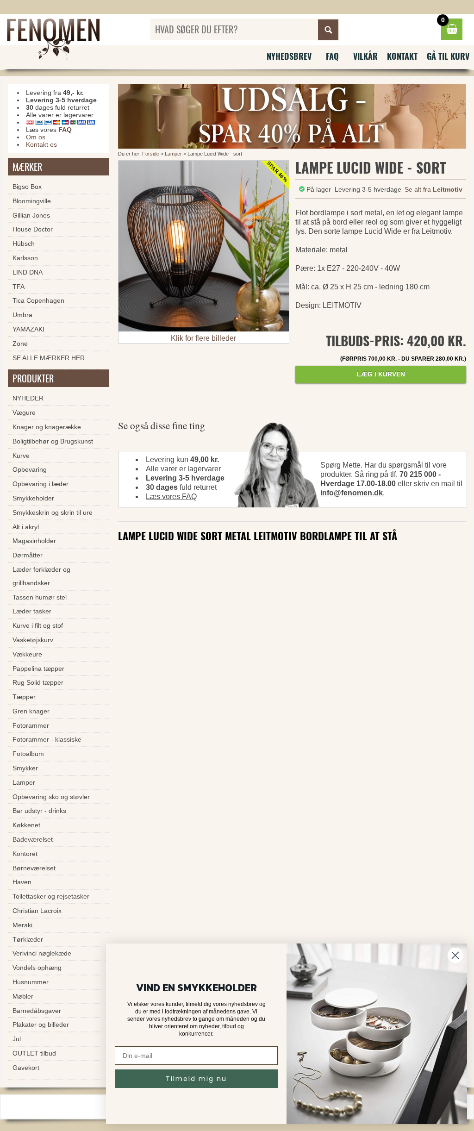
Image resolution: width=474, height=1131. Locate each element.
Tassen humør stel (39, 597)
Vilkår (365, 56)
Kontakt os (41, 144)
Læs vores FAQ (171, 496)
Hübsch (23, 243)
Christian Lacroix (37, 910)
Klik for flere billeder (203, 338)
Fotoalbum (28, 753)
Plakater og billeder (40, 1024)
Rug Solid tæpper (37, 682)
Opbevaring (29, 469)
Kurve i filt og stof (37, 625)
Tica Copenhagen (38, 300)
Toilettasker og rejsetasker (50, 896)
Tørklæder (27, 939)
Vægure (24, 412)
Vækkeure (27, 654)
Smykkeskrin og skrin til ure (52, 512)
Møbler (22, 996)
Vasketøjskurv (32, 640)
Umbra (22, 315)
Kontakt (402, 56)
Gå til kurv (448, 56)
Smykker (25, 768)
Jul (16, 1039)
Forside (150, 153)
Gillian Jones (31, 215)
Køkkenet (26, 825)
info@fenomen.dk (351, 493)
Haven (21, 882)
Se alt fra (433, 189)
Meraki (22, 925)
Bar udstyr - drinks (39, 810)
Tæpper (24, 696)
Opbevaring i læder (40, 483)
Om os (35, 137)
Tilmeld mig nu (196, 1078)
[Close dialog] (455, 955)
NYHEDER (28, 398)
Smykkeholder (33, 498)
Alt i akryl (25, 527)
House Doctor (32, 229)
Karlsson (25, 258)
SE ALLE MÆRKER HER (48, 358)
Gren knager (31, 711)
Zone (20, 343)
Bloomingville (31, 201)
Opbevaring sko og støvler (51, 796)
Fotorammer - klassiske (46, 739)
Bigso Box (27, 186)
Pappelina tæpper (38, 668)
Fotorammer (30, 725)
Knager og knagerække (46, 427)
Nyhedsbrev (289, 56)
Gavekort (25, 1067)
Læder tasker (31, 611)
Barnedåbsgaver (36, 1010)
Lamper (173, 153)
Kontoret (24, 853)
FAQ (332, 56)
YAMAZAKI (28, 329)
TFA (18, 286)
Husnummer (30, 982)
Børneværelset (34, 868)
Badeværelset (32, 839)
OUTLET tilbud (34, 1053)
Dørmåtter (27, 555)
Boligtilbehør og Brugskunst (52, 441)
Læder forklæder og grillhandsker (41, 576)
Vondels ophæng (37, 967)
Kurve (21, 455)
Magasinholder (34, 540)
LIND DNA (27, 272)
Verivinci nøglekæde (41, 953)
